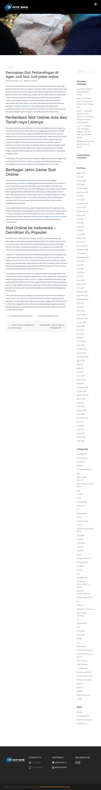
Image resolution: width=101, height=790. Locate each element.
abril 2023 (80, 230)
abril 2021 (80, 307)
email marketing (82, 521)
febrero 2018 (81, 341)
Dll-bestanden (82, 513)
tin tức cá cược (82, 660)
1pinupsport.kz (82, 458)
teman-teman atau (56, 216)
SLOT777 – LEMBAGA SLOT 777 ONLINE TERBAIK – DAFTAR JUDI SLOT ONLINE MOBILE (84, 132)
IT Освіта (80, 539)
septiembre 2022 (83, 257)
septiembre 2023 (83, 211)
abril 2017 (80, 372)
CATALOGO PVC (82, 502)
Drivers (79, 517)
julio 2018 (80, 330)
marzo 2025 (81, 200)
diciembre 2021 (82, 292)
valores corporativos (84, 672)
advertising (81, 462)
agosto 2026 (81, 173)
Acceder (80, 712)
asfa (78, 473)
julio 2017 (80, 364)
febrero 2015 (81, 437)
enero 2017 (80, 383)
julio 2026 (80, 177)
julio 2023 (80, 219)
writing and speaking (84, 680)
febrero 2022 (81, 284)
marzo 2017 (81, 376)
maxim (79, 570)
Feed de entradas (83, 716)
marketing (80, 566)
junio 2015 (80, 426)
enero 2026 (80, 184)
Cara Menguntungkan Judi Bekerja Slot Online (84, 92)
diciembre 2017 (82, 349)
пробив (79, 691)
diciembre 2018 (82, 318)
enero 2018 (80, 345)
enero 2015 (80, 441)
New (78, 574)
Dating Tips (81, 506)
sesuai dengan (44, 216)
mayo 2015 (80, 429)
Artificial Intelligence (84, 469)
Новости (80, 687)
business (80, 494)
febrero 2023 (81, 238)
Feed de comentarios (84, 720)
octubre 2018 (81, 322)
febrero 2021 (81, 315)
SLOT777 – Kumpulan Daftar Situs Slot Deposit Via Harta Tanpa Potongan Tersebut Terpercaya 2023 (85, 116)
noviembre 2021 (82, 295)
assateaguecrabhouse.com (22, 106)
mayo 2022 (80, 272)
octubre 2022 (81, 253)
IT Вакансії (81, 535)
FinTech (79, 525)
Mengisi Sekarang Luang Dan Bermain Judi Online (85, 144)
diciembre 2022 (82, 246)
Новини (80, 684)
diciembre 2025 (82, 188)
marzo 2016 (81, 406)
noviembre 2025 (82, 192)
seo (78, 619)
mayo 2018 (80, 334)
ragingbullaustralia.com (85, 609)
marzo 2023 (81, 234)
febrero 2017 (81, 380)
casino (79, 498)
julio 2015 (80, 422)
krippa (79, 554)
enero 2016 (80, 414)
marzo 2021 (81, 311)
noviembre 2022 (82, 250)
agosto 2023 (81, 215)
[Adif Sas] (16, 7)
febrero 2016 (81, 410)
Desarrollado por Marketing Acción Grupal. (55, 787)
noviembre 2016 (82, 387)
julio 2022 (80, 265)
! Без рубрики (82, 454)
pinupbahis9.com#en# (84, 597)
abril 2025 (80, 196)
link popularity (82, 562)
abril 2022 (80, 276)
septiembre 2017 (83, 357)
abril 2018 (80, 337)
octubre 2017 (81, 353)
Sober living (81, 646)
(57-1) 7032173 (36, 762)
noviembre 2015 (82, 418)
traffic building (82, 664)
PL (78, 601)
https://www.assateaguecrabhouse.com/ (20, 316)
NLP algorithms (82, 577)
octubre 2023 (81, 207)
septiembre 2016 (83, 395)
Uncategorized (82, 668)
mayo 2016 (80, 403)
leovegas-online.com (84, 558)
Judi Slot (80, 547)
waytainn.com (23, 183)
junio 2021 (80, 303)
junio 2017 (80, 368)
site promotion (82, 623)
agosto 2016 (81, 399)
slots (78, 642)
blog (78, 490)
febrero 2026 (81, 181)
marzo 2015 (81, 433)
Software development (85, 650)
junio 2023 (80, 223)
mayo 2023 (80, 227)
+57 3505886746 (36, 767)
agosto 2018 (81, 326)
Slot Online (81, 631)
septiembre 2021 (83, 299)
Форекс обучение (83, 695)
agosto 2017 (81, 361)
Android (79, 466)
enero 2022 (80, 288)
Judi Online (81, 543)
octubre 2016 (81, 391)
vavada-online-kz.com (84, 676)
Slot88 (11, 67)
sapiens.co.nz (15, 298)
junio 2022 (80, 269)
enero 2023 (80, 242)
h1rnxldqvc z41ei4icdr (30, 80)
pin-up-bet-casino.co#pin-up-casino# (83, 584)
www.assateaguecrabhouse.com (48, 316)
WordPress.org (82, 723)
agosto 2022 (81, 261)
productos (80, 605)
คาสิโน (79, 699)
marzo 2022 (81, 280)
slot (78, 627)
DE (78, 510)
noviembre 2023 (82, 204)
